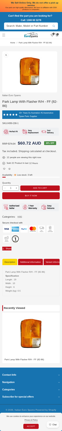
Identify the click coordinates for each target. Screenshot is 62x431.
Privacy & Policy (31, 420)
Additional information (30, 262)
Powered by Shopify (46, 410)
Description (10, 262)
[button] (5, 35)
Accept (31, 426)
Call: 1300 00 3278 (31, 20)
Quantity (6, 183)
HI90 (19, 217)
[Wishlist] (4, 169)
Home (12, 43)
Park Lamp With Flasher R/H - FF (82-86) (24, 359)
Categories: (8, 217)
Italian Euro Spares (25, 410)
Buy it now (31, 196)
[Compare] (9, 169)
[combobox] (31, 26)
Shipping (24, 151)
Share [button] (8, 248)
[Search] (54, 26)
